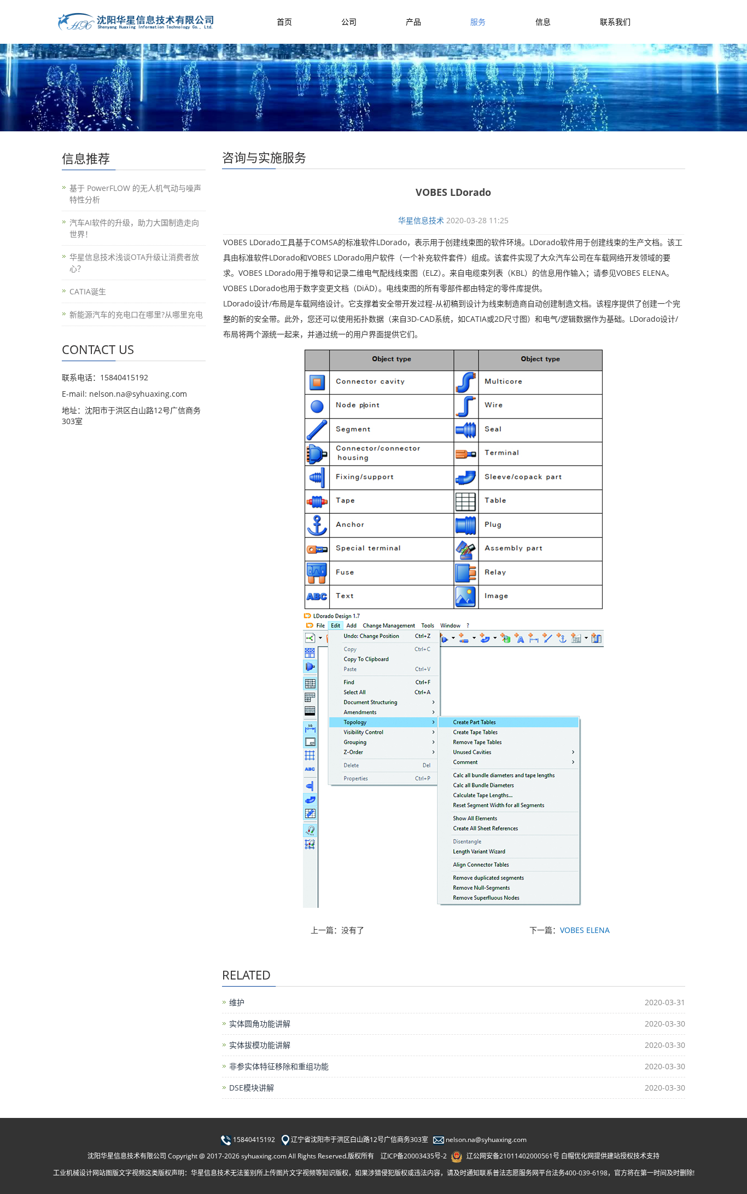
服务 (478, 21)
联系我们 (615, 21)
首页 (284, 21)
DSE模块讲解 (251, 1087)
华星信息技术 (421, 220)
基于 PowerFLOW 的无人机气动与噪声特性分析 (135, 194)
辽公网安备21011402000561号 (512, 1156)
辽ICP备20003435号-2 (414, 1156)
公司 (349, 21)
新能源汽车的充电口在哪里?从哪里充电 (136, 314)
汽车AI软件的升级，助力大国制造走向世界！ (134, 228)
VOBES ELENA (585, 930)
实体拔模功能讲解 (259, 1045)
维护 (236, 1002)
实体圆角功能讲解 (259, 1023)
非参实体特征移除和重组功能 (279, 1066)
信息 (543, 21)
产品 (413, 21)
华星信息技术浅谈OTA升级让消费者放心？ (134, 263)
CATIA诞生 (87, 291)
